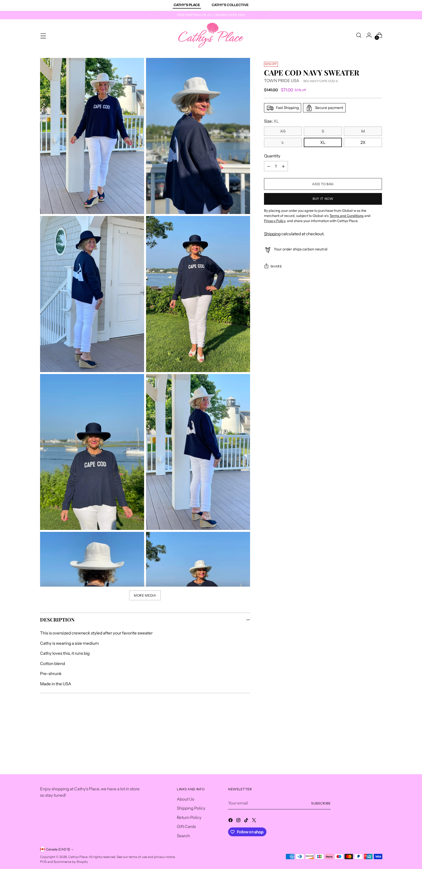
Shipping (272, 233)
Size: (271, 121)
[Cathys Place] (211, 35)
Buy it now (323, 199)
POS (43, 862)
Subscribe (321, 803)
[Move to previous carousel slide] (366, 735)
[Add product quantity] (283, 166)
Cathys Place (77, 857)
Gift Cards (186, 826)
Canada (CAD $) (58, 849)
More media (145, 595)
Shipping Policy (191, 808)
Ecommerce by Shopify (71, 862)
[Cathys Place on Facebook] (231, 821)
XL (323, 142)
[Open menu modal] (43, 35)
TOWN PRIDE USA (281, 80)
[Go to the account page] (369, 35)
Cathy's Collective (230, 5)
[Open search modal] (359, 35)
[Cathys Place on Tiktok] (247, 821)
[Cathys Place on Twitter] (254, 821)
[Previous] (151, 15)
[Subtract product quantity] (268, 166)
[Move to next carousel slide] (378, 735)
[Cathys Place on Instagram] (239, 821)
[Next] (271, 15)
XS (282, 131)
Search (183, 835)
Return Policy (189, 817)
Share (276, 266)
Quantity (272, 156)
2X (363, 142)
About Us (185, 799)
